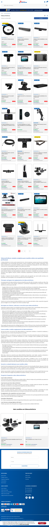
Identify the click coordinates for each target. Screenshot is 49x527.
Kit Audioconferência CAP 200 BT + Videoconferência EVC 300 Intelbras (24, 125)
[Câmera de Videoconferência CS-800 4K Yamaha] (41, 29)
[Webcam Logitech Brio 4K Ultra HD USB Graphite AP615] (8, 58)
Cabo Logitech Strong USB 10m (7, 39)
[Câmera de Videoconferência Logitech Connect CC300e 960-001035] (24, 171)
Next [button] (48, 427)
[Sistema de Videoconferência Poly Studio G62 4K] (41, 86)
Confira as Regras (38, 10)
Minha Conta (27, 475)
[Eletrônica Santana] (23, 2)
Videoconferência (7, 13)
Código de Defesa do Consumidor (7, 495)
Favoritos (27, 479)
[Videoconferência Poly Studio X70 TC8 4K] (37, 425)
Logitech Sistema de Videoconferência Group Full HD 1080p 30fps (40, 182)
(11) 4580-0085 (29, 490)
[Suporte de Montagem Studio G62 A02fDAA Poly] (41, 58)
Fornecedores (3, 481)
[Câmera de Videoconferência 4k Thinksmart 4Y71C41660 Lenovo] (8, 228)
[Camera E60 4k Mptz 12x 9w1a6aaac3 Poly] (24, 86)
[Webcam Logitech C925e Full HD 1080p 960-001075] (24, 143)
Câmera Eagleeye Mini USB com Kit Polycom (40, 125)
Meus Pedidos (28, 477)
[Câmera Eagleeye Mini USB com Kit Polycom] (41, 114)
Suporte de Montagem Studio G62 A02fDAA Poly (40, 68)
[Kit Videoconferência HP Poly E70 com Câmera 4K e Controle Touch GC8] (8, 114)
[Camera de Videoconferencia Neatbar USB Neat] (24, 29)
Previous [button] (0, 427)
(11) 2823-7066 (29, 488)
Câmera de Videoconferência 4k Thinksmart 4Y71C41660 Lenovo (7, 239)
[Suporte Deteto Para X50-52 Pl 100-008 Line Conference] (41, 228)
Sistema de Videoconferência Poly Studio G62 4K (40, 96)
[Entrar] (44, 2)
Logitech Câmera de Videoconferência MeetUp (6, 182)
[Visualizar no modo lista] (45, 15)
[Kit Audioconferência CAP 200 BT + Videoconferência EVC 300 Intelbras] (24, 114)
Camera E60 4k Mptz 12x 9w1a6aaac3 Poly (24, 96)
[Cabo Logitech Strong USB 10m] (8, 29)
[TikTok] (33, 498)
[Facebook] (26, 498)
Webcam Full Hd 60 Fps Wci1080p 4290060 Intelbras (7, 96)
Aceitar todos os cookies (42, 523)
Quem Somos (3, 475)
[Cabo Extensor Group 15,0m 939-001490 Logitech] (8, 143)
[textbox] (24, 5)
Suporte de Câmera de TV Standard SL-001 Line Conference (40, 153)
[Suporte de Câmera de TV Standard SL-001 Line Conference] (41, 143)
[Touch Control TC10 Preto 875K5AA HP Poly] (41, 200)
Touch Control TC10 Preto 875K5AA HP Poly (40, 210)
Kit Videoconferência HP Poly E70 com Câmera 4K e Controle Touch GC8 (8, 125)
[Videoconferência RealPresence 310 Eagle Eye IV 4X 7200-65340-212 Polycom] (8, 200)
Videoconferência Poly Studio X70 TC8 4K (33, 439)
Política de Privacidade (24, 524)
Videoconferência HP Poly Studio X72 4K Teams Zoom (24, 210)
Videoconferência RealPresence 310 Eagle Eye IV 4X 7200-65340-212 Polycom (8, 210)
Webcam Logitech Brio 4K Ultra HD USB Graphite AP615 (8, 68)
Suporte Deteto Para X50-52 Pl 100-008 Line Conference (40, 239)
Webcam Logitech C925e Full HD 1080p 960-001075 (24, 153)
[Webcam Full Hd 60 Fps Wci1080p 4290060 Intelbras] (8, 86)
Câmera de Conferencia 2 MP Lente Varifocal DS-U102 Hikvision (24, 239)
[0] (46, 1)
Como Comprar (4, 488)
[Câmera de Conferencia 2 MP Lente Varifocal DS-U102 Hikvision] (24, 228)
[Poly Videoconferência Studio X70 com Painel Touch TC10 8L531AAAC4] (24, 58)
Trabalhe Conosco (4, 477)
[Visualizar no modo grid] (47, 15)
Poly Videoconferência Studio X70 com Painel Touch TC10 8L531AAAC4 (24, 68)
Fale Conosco (3, 482)
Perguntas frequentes (5, 479)
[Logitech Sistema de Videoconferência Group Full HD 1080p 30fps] (41, 171)
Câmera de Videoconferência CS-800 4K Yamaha (40, 40)
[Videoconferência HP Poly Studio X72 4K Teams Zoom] (24, 200)
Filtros (41, 18)
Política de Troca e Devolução (6, 491)
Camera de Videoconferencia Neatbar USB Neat (23, 40)
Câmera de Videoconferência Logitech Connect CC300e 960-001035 (24, 182)
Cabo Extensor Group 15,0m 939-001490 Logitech (7, 153)
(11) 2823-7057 (29, 491)
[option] (12, 430)
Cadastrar (24, 465)
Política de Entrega (4, 490)
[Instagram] (30, 498)
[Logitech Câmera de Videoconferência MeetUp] (8, 171)
